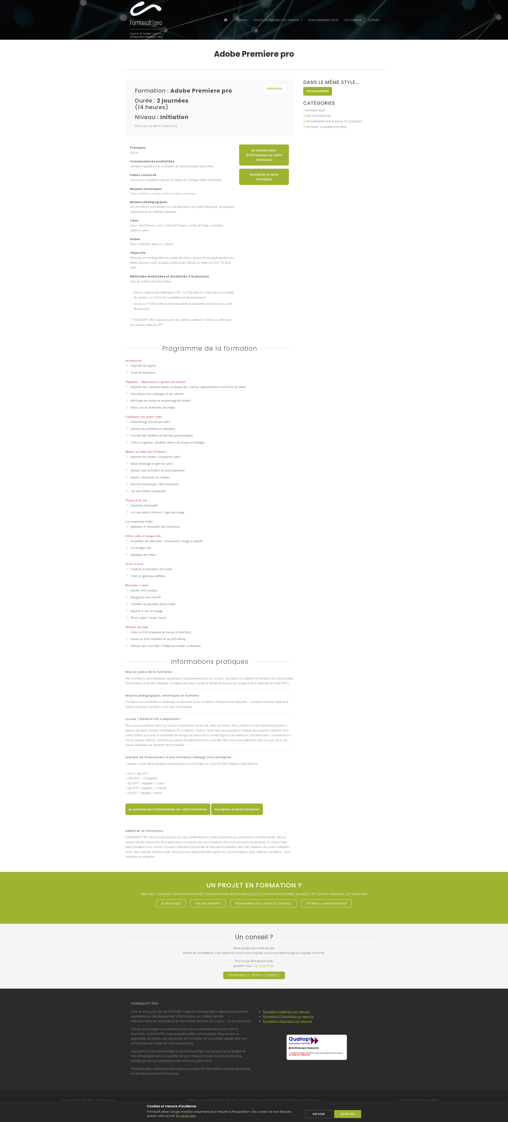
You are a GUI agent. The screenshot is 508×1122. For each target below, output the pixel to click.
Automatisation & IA (323, 20)
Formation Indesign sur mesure (286, 1011)
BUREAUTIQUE (315, 110)
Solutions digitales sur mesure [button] (277, 20)
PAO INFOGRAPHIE (317, 91)
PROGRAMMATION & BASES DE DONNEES (333, 121)
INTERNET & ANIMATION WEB (325, 127)
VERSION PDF (275, 88)
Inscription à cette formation (264, 176)
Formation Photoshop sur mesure (288, 1016)
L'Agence (240, 20)
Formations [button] (353, 20)
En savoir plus (186, 1115)
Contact (373, 20)
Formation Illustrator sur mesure (287, 1021)
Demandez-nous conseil (254, 975)
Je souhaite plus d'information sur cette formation (264, 155)
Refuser (319, 1114)
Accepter (348, 1114)
